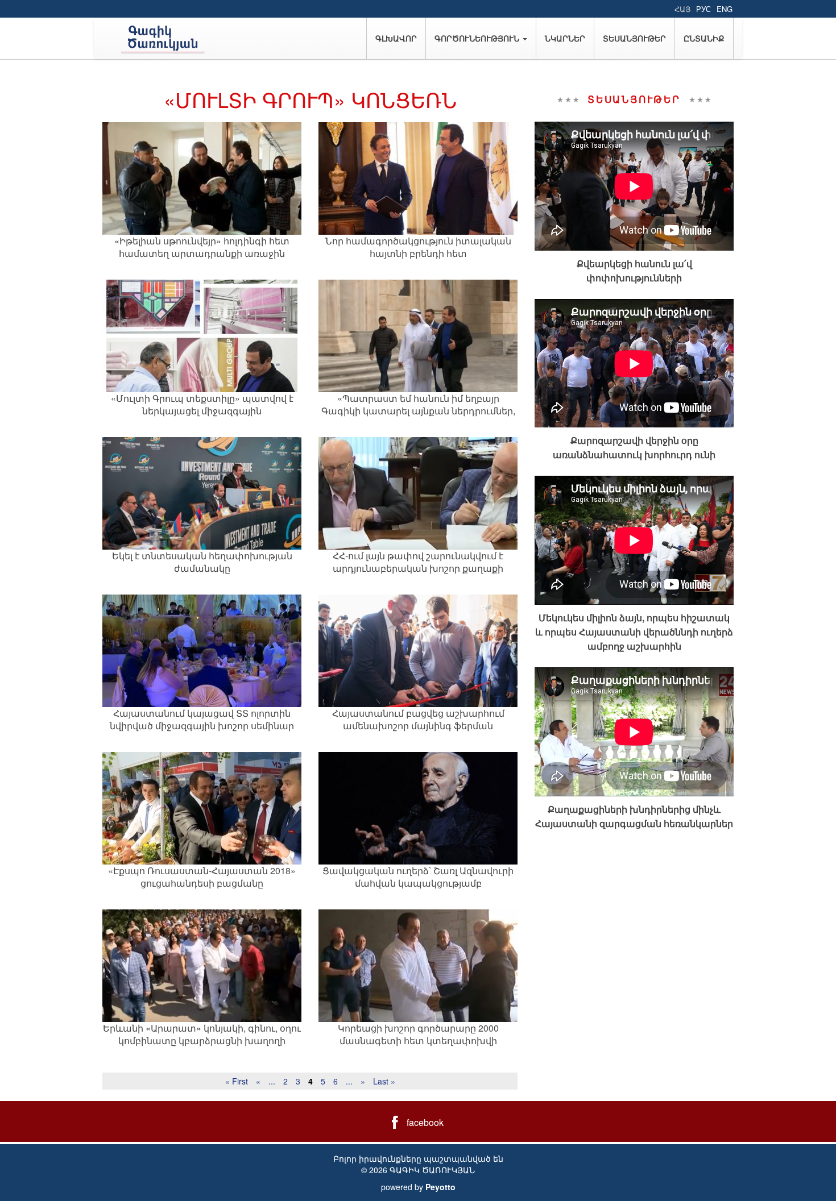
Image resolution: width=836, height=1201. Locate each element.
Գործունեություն (478, 38)
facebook (425, 1122)
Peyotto (440, 1186)
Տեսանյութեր (634, 38)
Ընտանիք (704, 38)
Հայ (682, 8)
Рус (703, 8)
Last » (384, 1081)
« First (236, 1081)
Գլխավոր (396, 38)
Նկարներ (565, 38)
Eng (724, 8)
